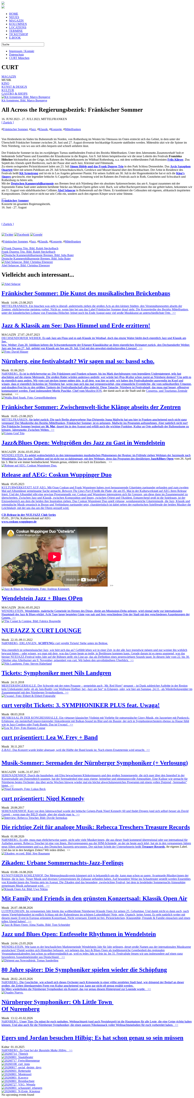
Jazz (33, 129)
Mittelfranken (73, 129)
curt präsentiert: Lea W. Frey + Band (50, 737)
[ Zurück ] (8, 122)
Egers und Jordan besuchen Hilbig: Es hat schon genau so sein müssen (92, 1037)
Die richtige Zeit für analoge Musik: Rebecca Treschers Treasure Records (96, 827)
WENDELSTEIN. (96, 457)
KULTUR (8, 90)
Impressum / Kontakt (21, 51)
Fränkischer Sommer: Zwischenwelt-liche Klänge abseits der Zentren (91, 407)
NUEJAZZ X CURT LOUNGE (41, 630)
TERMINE (16, 30)
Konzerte (56, 129)
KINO (5, 83)
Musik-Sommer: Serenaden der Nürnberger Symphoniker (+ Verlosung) (95, 762)
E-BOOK (15, 37)
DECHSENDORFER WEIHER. (96, 343)
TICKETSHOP (18, 34)
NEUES (14, 17)
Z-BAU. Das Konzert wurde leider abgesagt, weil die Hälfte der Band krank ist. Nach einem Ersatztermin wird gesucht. (76, 750)
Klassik (43, 129)
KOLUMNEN (18, 24)
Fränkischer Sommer (15, 129)
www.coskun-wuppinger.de (19, 521)
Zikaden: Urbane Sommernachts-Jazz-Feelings (62, 862)
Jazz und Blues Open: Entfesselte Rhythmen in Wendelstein (79, 934)
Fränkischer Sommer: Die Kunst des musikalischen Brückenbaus (86, 293)
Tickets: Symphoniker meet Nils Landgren (56, 672)
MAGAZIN (16, 20)
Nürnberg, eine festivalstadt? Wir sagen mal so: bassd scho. (78, 361)
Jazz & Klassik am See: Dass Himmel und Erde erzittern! (76, 325)
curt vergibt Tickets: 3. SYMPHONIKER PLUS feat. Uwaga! (81, 705)
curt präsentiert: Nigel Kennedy (43, 798)
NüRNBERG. (97, 382)
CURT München (19, 58)
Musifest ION (93, 390)
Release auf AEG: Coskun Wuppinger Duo (57, 474)
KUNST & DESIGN (14, 86)
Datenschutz (16, 54)
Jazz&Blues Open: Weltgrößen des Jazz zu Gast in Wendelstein (83, 442)
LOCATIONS (17, 27)
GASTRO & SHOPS (14, 93)
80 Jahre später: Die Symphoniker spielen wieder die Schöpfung (84, 969)
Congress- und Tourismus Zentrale (166, 390)
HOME (13, 13)
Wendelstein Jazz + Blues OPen (42, 598)
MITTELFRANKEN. (95, 424)
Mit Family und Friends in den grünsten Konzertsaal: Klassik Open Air (94, 898)
